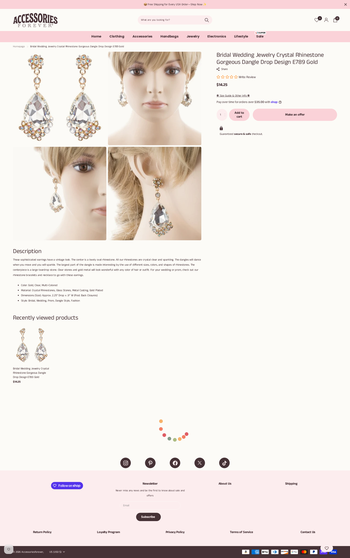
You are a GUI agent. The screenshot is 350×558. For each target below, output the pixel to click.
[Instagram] (125, 463)
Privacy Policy (175, 532)
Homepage (19, 46)
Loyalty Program (108, 532)
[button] (326, 548)
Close (345, 4)
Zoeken (206, 20)
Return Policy (42, 532)
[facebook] (175, 463)
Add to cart (239, 115)
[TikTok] (224, 463)
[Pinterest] (150, 463)
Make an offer (295, 114)
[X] (199, 463)
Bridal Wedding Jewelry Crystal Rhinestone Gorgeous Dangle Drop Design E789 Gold (31, 373)
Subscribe (148, 517)
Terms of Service (241, 532)
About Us (225, 483)
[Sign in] (326, 20)
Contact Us (308, 532)
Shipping (291, 483)
